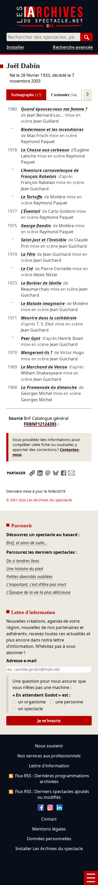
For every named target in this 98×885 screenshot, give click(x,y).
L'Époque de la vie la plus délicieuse (38, 592)
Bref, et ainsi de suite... (26, 543)
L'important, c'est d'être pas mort (36, 584)
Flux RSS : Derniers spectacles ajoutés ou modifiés (52, 794)
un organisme (31, 702)
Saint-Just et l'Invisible (43, 240)
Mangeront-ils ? (36, 352)
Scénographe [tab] (26, 95)
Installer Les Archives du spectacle (49, 848)
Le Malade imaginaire (43, 303)
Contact (49, 819)
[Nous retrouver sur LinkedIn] (59, 809)
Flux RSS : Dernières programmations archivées (52, 778)
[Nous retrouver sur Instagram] (50, 809)
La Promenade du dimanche (49, 387)
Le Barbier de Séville (41, 283)
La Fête (28, 254)
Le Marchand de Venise (44, 367)
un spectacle (30, 709)
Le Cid (27, 269)
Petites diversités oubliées (29, 576)
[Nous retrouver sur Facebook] (41, 809)
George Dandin (36, 226)
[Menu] (91, 878)
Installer (15, 47)
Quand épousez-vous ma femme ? (54, 109)
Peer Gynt (31, 338)
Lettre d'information (49, 766)
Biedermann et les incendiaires (52, 129)
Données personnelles (49, 838)
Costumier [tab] (64, 95)
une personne (68, 702)
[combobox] (43, 37)
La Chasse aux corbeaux (45, 150)
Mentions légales (49, 829)
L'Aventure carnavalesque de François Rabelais (50, 173)
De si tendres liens (22, 561)
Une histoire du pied (24, 569)
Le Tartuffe (31, 197)
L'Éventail (30, 211)
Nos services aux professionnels (49, 756)
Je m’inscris (49, 721)
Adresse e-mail (21, 661)
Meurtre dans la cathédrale (49, 318)
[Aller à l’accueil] (50, 26)
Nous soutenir (49, 746)
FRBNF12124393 (40, 424)
